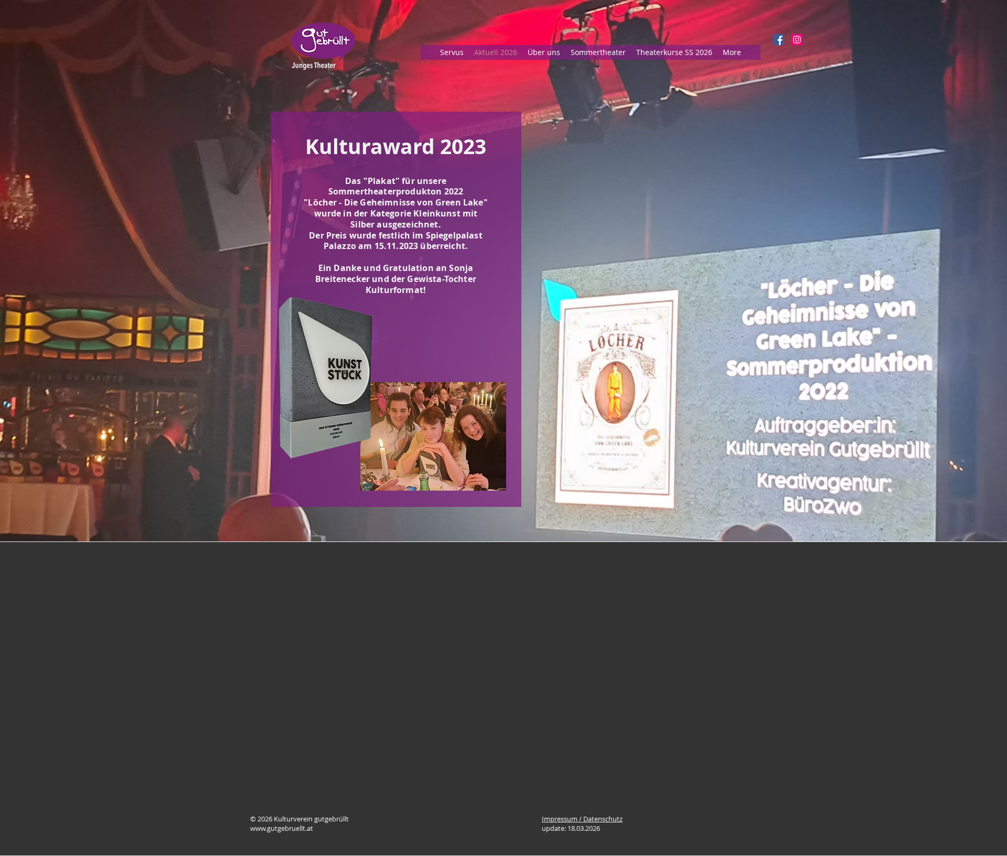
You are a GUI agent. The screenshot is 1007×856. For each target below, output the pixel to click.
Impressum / (562, 819)
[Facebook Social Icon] (778, 39)
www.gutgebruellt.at (281, 828)
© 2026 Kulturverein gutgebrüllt (299, 819)
